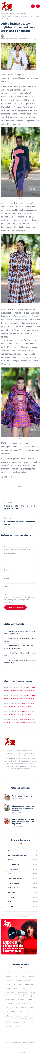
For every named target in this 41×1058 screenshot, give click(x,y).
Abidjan (8, 973)
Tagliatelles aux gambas (22, 796)
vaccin (24, 1022)
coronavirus (9, 980)
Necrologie (12, 892)
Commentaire (9, 554)
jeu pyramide (21, 999)
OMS (27, 1011)
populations (9, 1015)
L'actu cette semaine (15, 878)
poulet (18, 1015)
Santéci (8, 1022)
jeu (32, 996)
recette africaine (10, 1019)
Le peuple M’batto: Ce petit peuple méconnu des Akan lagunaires (23, 821)
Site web (7, 586)
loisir (7, 1007)
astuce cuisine (18, 973)
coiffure (31, 976)
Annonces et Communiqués (17, 855)
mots (20, 1011)
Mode (31, 1007)
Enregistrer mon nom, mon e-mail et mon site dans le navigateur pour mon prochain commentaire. (19, 599)
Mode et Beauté (12, 39)
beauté (28, 973)
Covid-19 (18, 980)
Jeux (9, 874)
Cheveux (8, 976)
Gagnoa (25, 996)
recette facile (22, 1019)
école (17, 1026)
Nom (6, 570)
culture (8, 984)
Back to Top (21, 1052)
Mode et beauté (10, 1011)
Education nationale (11, 988)
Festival (17, 996)
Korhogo (26, 1003)
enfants (23, 988)
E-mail (7, 578)
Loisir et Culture (13, 883)
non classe (11, 897)
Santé (10, 902)
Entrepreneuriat (13, 864)
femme (33, 992)
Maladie (14, 1007)
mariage (23, 1007)
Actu (9, 850)
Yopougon (9, 1026)
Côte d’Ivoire (17, 984)
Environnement (13, 869)
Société (10, 907)
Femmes (8, 996)
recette (26, 1015)
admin (3, 39)
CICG (24, 976)
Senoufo (16, 1022)
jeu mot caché (10, 999)
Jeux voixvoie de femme (13, 1003)
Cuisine (10, 860)
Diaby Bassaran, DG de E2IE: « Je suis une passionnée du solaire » (23, 808)
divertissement (29, 984)
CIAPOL (16, 976)
